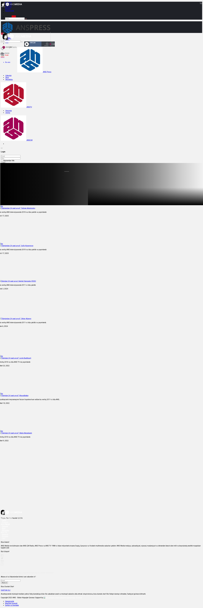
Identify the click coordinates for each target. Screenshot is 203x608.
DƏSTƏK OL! (5, 590)
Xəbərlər (8, 76)
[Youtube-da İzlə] (2, 562)
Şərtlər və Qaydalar (12, 605)
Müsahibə (9, 80)
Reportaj (8, 111)
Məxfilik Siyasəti (11, 603)
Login (3, 163)
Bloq (7, 78)
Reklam (8, 9)
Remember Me (8, 161)
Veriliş (7, 113)
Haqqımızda (9, 11)
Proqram (5, 536)
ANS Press (47, 72)
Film (3, 538)
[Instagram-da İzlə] (2, 565)
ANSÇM (29, 140)
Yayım (4, 520)
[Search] (14, 16)
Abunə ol (4, 583)
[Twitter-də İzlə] (2, 559)
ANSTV (29, 107)
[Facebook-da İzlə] (2, 556)
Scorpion (79, 598)
